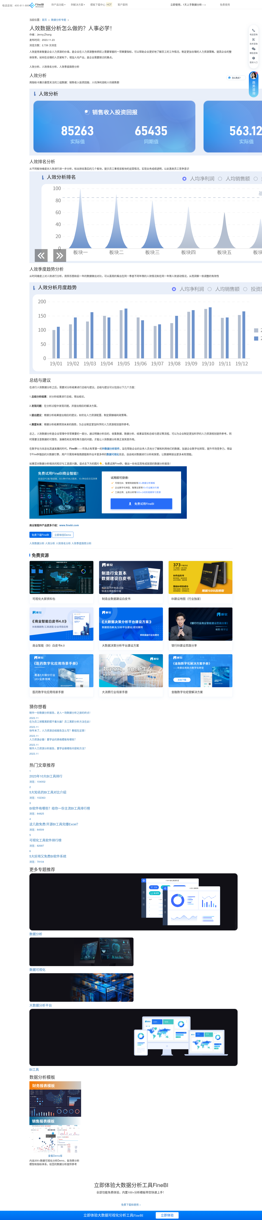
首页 (44, 19)
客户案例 (123, 4)
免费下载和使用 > (131, 1204)
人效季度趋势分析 (81, 543)
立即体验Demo (62, 535)
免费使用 (225, 4)
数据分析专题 (59, 19)
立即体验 (167, 1215)
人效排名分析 (63, 543)
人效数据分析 (36, 543)
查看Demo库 (55, 1155)
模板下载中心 (101, 4)
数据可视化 (113, 454)
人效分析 (50, 543)
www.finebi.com (69, 525)
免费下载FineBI (40, 535)
